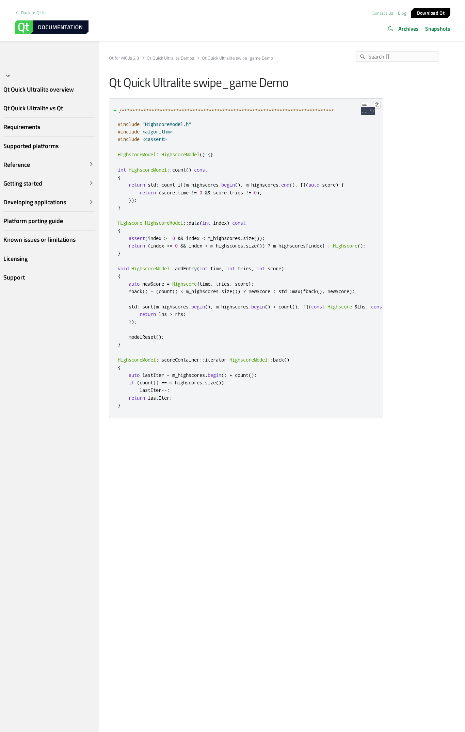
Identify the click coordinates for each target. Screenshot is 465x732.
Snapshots (437, 29)
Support (14, 277)
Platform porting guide (33, 220)
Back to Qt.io (33, 13)
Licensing (15, 258)
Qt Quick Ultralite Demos (170, 58)
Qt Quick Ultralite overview (38, 89)
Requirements (21, 126)
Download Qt (431, 12)
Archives (408, 29)
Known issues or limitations (39, 239)
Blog (402, 13)
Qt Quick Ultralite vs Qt (33, 108)
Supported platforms (31, 145)
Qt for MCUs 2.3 (124, 58)
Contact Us (382, 13)
